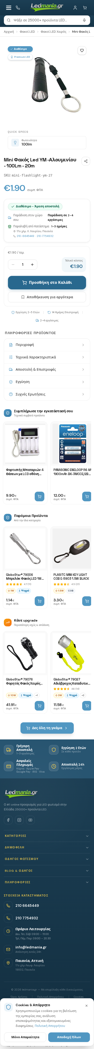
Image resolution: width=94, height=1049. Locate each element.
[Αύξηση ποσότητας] (32, 264)
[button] (47, 836)
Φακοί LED (27, 32)
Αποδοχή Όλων (69, 1037)
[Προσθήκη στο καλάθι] (39, 496)
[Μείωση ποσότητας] (13, 264)
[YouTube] (30, 820)
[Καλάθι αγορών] (85, 7)
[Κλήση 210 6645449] (17, 8)
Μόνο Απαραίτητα (25, 1037)
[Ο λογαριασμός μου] (75, 8)
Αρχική (9, 32)
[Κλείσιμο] (86, 1005)
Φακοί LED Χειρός (53, 32)
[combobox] (47, 20)
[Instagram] (19, 820)
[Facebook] (8, 820)
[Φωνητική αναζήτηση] (84, 20)
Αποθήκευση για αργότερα (50, 297)
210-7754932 (45, 236)
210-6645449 (25, 236)
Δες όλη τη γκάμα (47, 728)
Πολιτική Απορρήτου (50, 1026)
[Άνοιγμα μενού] (8, 8)
